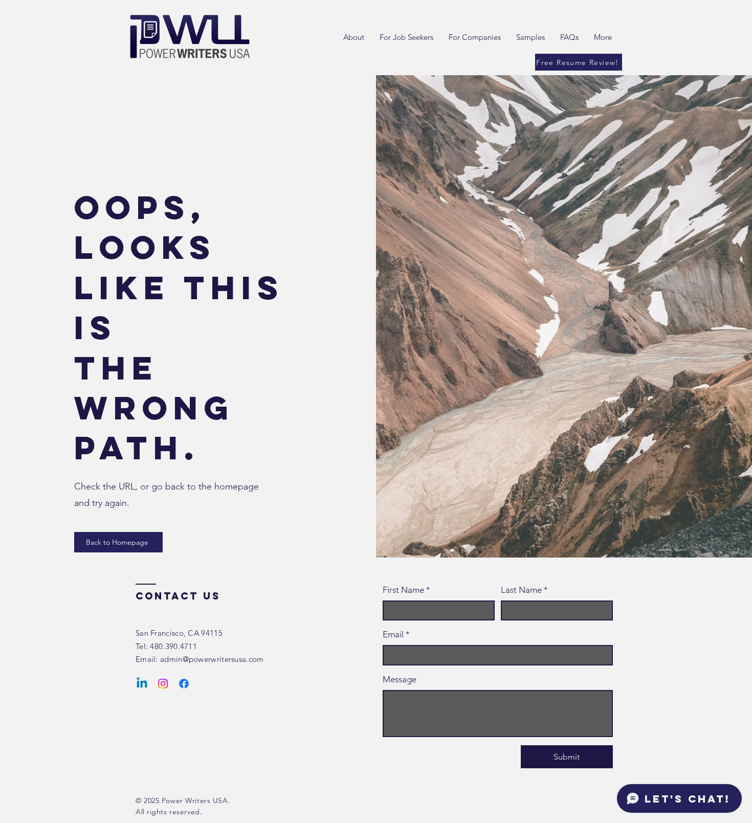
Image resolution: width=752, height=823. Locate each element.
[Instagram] (163, 683)
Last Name (524, 590)
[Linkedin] (142, 683)
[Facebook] (184, 683)
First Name (406, 590)
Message (399, 679)
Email (396, 634)
